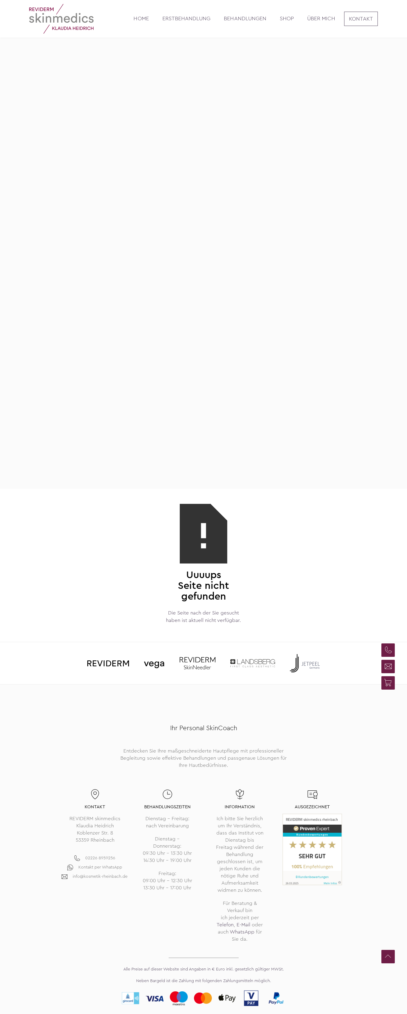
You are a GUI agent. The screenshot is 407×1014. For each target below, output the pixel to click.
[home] (61, 19)
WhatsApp (242, 932)
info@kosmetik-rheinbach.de (100, 876)
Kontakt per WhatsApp (100, 867)
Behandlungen (245, 18)
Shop (287, 18)
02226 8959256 (100, 858)
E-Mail (243, 924)
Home (141, 18)
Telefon (225, 924)
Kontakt (361, 19)
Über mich (321, 18)
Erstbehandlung (186, 18)
